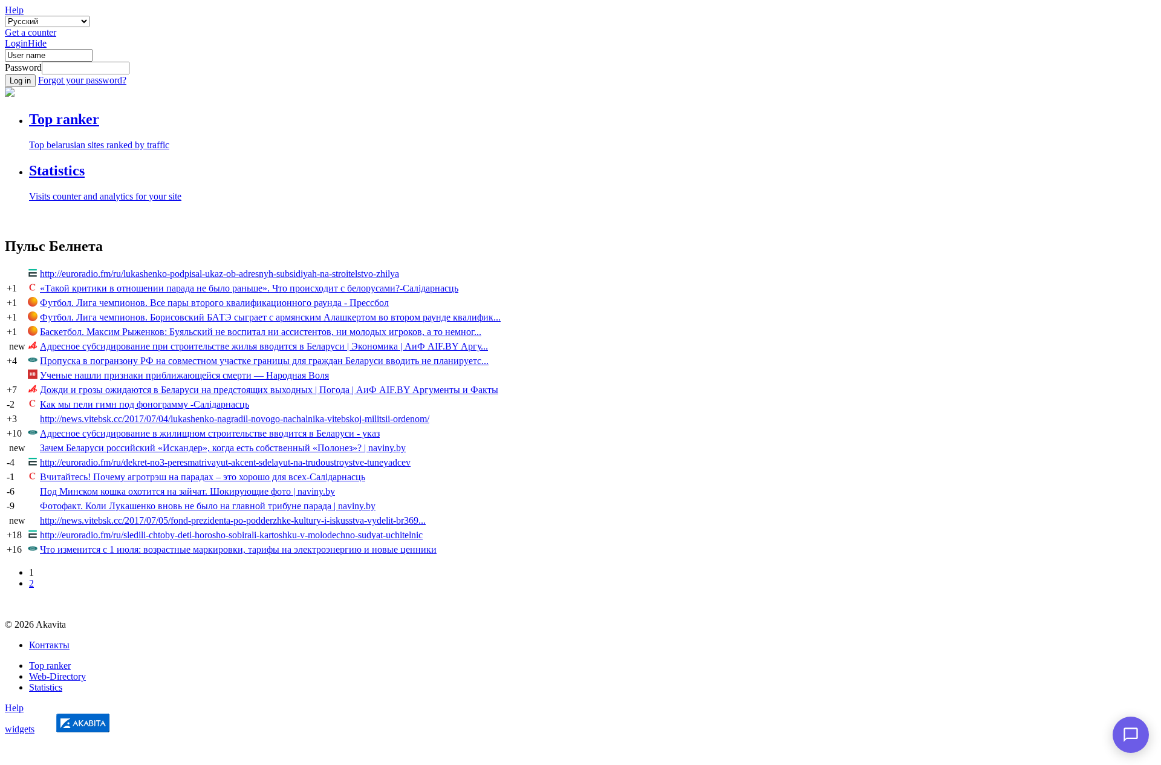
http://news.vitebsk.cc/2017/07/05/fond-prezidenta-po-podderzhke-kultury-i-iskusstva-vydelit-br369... (233, 520)
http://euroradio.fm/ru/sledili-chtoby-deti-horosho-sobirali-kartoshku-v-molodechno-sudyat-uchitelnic (231, 535)
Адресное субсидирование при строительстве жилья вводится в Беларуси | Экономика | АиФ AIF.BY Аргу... (264, 346)
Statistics (45, 687)
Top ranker (50, 665)
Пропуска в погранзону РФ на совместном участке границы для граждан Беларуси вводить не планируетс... (264, 361)
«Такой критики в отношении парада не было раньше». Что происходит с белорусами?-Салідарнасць (249, 288)
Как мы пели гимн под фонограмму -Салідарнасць (144, 404)
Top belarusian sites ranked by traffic (99, 145)
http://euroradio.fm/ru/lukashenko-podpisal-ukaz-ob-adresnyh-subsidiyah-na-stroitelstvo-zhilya (219, 274)
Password (23, 67)
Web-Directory (57, 676)
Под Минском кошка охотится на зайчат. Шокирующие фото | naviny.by (187, 491)
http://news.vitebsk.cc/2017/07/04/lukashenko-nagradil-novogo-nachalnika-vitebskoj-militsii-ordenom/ (234, 419)
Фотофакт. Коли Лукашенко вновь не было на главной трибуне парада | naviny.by (208, 506)
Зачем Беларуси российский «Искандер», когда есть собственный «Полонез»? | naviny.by (223, 448)
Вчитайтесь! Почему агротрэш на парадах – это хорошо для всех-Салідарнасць (202, 477)
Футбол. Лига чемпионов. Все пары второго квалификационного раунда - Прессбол (214, 303)
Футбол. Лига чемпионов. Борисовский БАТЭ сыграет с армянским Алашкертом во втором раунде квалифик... (270, 317)
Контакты (49, 645)
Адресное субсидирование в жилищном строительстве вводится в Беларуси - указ (210, 433)
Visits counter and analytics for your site (105, 196)
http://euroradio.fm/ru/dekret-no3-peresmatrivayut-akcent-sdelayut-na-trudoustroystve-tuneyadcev (225, 462)
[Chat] (1131, 735)
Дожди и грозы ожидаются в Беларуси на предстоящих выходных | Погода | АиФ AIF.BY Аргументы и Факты (269, 390)
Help (14, 10)
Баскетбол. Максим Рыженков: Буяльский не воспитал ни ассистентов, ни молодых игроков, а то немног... (260, 332)
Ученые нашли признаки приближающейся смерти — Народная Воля (184, 375)
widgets (19, 729)
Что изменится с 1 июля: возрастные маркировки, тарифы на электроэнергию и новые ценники (238, 549)
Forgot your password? (82, 80)
